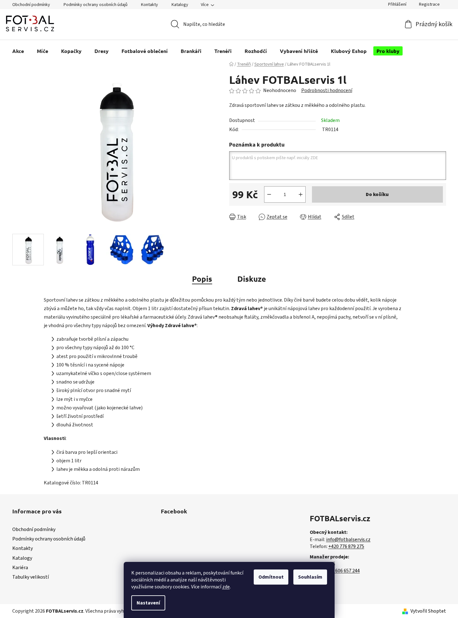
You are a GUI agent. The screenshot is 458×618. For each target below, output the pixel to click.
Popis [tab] (202, 279)
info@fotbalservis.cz (348, 539)
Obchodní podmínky (31, 5)
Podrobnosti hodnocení (326, 90)
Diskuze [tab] (251, 279)
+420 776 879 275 (346, 546)
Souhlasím (310, 577)
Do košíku (377, 194)
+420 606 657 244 (342, 570)
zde (226, 586)
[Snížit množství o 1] (269, 194)
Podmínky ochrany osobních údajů (95, 5)
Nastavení (148, 602)
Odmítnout (271, 577)
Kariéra (20, 567)
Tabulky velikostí (30, 577)
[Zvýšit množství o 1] (300, 194)
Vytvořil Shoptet (428, 611)
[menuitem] (18, 51)
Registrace (429, 4)
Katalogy (180, 5)
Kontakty (149, 5)
